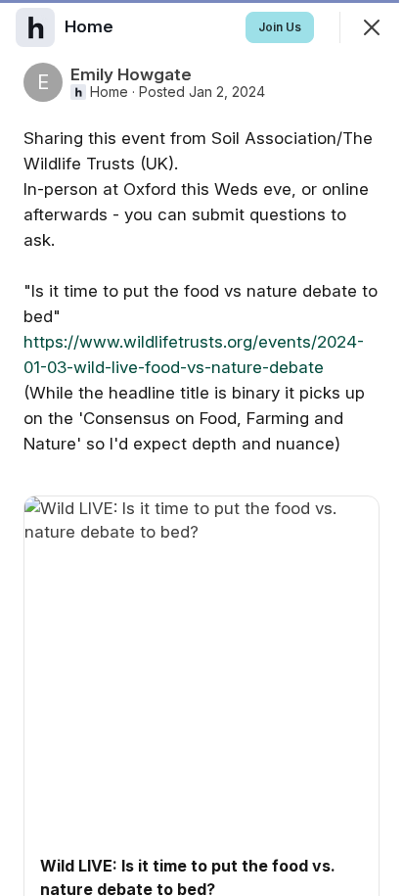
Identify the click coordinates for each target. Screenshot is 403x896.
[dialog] (201, 448)
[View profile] (35, 27)
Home (109, 92)
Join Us (279, 27)
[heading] (91, 26)
